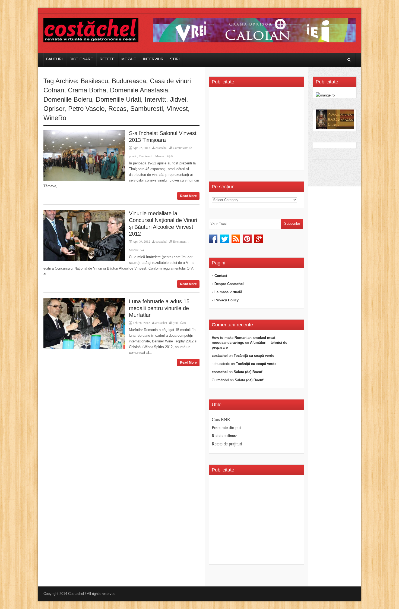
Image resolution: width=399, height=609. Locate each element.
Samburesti (146, 108)
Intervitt (155, 99)
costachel (161, 147)
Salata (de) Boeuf (248, 372)
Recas (117, 108)
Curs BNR (221, 419)
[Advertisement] (257, 130)
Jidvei (178, 99)
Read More (188, 196)
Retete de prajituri (227, 443)
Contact (220, 276)
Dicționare (81, 59)
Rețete (107, 59)
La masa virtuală (228, 292)
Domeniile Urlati (118, 99)
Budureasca (129, 81)
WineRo (54, 117)
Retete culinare (224, 435)
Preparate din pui (226, 427)
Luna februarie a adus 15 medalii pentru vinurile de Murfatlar (159, 308)
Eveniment (145, 156)
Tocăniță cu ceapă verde (254, 356)
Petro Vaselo (86, 108)
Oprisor (53, 108)
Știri (175, 59)
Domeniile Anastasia (139, 90)
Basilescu (94, 81)
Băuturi (54, 59)
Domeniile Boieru (67, 99)
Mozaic (128, 59)
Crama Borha (87, 90)
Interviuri (153, 59)
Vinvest (177, 108)
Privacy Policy (226, 300)
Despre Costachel (229, 284)
